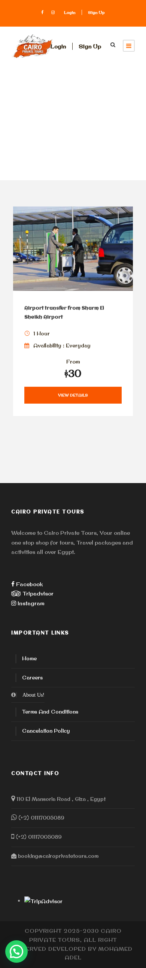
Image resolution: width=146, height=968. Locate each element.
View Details (73, 395)
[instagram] (53, 12)
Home (29, 658)
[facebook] (42, 12)
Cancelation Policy (46, 730)
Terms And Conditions (50, 711)
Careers (32, 677)
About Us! (33, 694)
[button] (16, 951)
